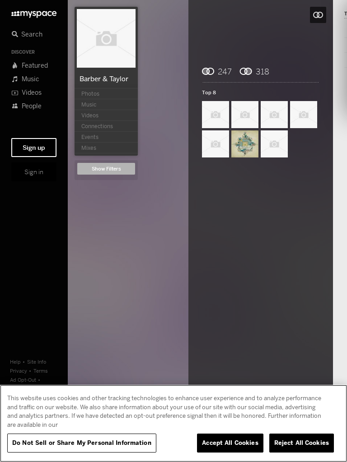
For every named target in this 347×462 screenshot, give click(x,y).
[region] (173, 423)
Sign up (34, 147)
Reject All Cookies (301, 443)
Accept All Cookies (230, 443)
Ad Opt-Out (23, 379)
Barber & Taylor (104, 78)
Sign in (33, 172)
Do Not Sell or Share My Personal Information (81, 443)
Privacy (18, 370)
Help (15, 361)
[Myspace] (33, 12)
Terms (40, 370)
